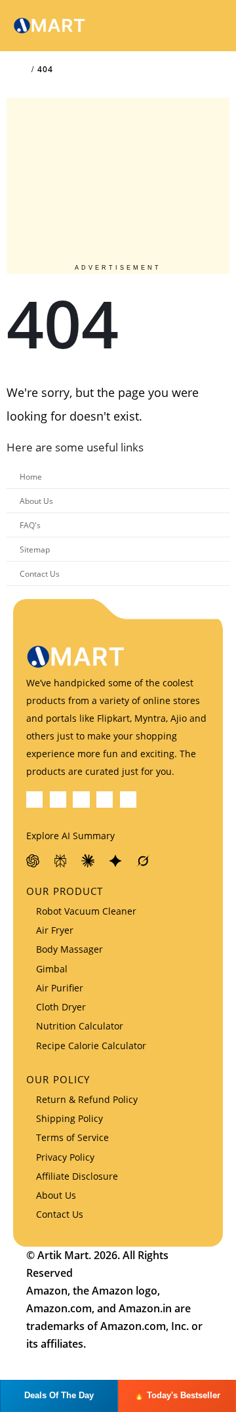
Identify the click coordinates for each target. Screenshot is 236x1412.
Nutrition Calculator (79, 1026)
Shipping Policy (69, 1118)
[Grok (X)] (143, 860)
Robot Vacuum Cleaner (86, 911)
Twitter (58, 799)
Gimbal (52, 969)
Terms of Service (72, 1137)
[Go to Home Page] (24, 69)
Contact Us (40, 573)
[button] (178, 25)
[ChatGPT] (33, 860)
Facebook (34, 799)
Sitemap (35, 549)
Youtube (104, 799)
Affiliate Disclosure (77, 1176)
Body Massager (69, 949)
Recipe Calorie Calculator (91, 1045)
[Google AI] (116, 860)
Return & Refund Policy (87, 1099)
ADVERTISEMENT (118, 267)
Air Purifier (59, 988)
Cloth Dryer (61, 1007)
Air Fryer (54, 930)
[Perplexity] (61, 860)
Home (31, 476)
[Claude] (88, 860)
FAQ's (30, 525)
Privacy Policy (65, 1157)
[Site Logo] (49, 26)
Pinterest (81, 799)
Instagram (128, 799)
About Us (36, 500)
